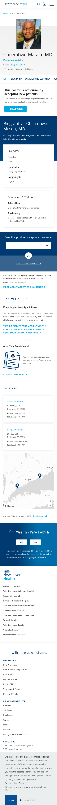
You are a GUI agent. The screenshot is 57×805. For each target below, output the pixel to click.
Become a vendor (10, 694)
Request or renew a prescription (23, 329)
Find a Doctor (15, 109)
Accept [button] (11, 800)
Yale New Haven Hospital (13, 625)
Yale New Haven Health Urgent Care (18, 615)
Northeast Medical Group (14, 634)
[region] (28, 481)
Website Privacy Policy (14, 783)
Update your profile (17, 139)
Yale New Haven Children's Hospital (18, 591)
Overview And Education (37, 79)
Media (6, 725)
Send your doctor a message (20, 333)
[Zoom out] (50, 505)
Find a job (7, 674)
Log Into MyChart (13, 374)
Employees (7, 715)
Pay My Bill (8, 684)
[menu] (52, 4)
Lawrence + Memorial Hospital (16, 601)
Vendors (6, 729)
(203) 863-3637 (17, 65)
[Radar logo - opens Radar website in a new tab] (9, 506)
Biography (16, 79)
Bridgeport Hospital (15, 430)
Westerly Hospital (10, 620)
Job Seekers (8, 710)
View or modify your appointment (23, 326)
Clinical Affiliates (10, 630)
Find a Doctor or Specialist (15, 669)
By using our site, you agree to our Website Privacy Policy (26, 788)
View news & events (11, 689)
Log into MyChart (10, 679)
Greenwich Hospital (15, 401)
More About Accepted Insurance (23, 287)
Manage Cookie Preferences (15, 734)
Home (5, 14)
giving (6, 720)
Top (4, 79)
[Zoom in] (50, 501)
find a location (10, 665)
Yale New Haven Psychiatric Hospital (18, 605)
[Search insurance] (48, 245)
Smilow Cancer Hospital (13, 610)
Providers (7, 705)
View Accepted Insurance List (28, 263)
